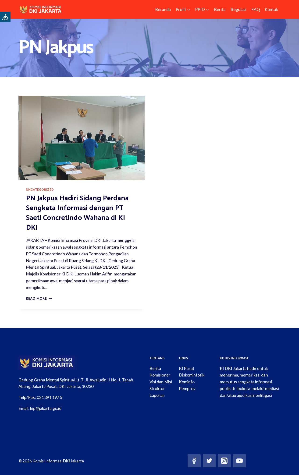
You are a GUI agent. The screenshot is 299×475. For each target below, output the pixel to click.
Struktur (157, 388)
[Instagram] (224, 460)
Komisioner (160, 374)
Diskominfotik (191, 374)
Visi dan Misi (161, 381)
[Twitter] (209, 460)
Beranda (163, 9)
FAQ (255, 9)
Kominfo (187, 381)
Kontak (271, 9)
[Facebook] (194, 460)
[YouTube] (239, 460)
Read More (39, 298)
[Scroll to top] (288, 466)
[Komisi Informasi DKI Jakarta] (40, 9)
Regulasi (238, 9)
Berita (219, 9)
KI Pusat (186, 368)
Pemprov (187, 388)
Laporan (157, 395)
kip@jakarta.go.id (45, 408)
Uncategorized (40, 189)
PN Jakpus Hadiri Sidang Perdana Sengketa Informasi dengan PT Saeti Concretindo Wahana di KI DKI (77, 213)
